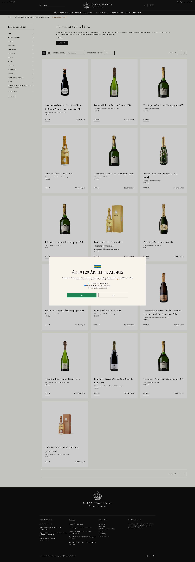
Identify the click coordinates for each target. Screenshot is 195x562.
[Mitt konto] (144, 5)
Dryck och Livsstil (101, 13)
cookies (117, 280)
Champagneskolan (116, 13)
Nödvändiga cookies (98, 288)
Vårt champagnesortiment (63, 13)
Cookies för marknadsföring (98, 286)
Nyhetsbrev (137, 13)
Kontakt (128, 13)
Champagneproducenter (84, 13)
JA (81, 295)
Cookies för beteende (99, 283)
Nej (113, 295)
